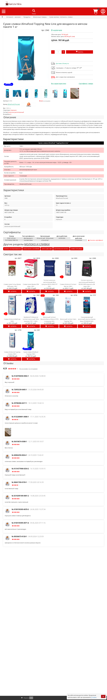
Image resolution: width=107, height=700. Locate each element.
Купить (13, 291)
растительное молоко (61, 249)
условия (93, 697)
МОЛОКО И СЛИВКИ (37, 244)
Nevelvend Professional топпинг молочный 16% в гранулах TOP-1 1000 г (31, 319)
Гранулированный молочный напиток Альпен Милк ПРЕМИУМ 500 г (87, 319)
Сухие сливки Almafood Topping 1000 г (31, 353)
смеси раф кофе (47, 249)
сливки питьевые (76, 249)
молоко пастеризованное (12, 249)
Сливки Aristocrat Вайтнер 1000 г (12, 320)
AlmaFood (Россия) (14, 104)
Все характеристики (58, 83)
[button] (103, 11)
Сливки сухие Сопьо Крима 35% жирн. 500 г (12, 285)
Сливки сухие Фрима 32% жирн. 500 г (31, 285)
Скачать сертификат (96, 240)
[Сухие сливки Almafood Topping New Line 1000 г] (7, 93)
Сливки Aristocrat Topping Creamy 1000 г (12, 353)
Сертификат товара (86, 83)
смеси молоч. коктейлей (31, 249)
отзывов (44, 101)
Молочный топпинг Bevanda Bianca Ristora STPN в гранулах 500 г (49, 319)
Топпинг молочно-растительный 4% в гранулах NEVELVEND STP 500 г (49, 283)
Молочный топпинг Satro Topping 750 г (68, 320)
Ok (103, 696)
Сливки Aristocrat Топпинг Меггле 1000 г (68, 285)
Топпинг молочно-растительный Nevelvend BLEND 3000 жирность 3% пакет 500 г (87, 283)
